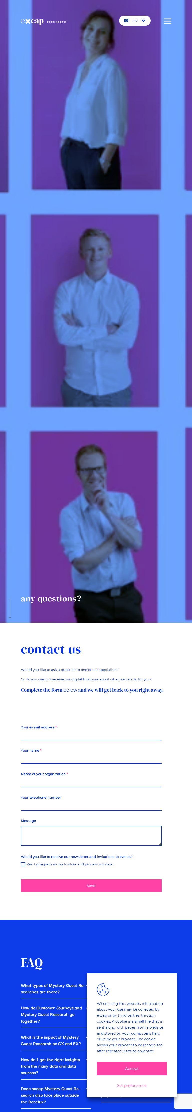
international (56, 21)
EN (135, 21)
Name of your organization (44, 774)
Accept (132, 1068)
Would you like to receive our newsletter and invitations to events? (77, 857)
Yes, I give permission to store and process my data (70, 864)
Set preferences (132, 1085)
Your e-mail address (39, 727)
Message (28, 821)
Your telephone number (41, 797)
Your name (31, 750)
